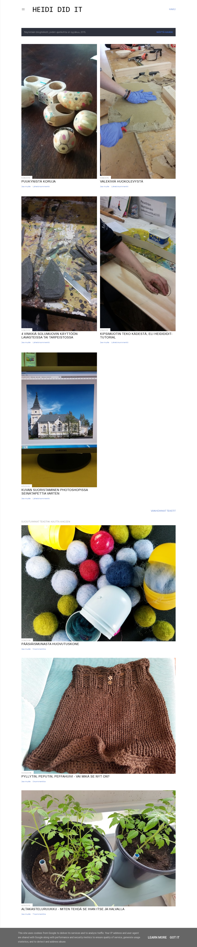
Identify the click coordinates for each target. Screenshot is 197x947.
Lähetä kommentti (41, 186)
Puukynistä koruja (38, 181)
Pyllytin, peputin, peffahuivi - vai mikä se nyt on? (65, 776)
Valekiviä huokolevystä (121, 181)
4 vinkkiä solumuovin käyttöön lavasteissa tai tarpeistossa (49, 335)
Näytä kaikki (165, 32)
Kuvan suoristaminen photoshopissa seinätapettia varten (54, 491)
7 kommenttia (39, 914)
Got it (175, 937)
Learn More (157, 937)
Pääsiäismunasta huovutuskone (50, 644)
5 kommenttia (39, 781)
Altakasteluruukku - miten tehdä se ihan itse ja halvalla (72, 909)
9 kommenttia (39, 649)
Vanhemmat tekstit (163, 510)
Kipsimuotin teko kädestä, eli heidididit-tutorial (136, 335)
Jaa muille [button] (25, 186)
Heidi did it (57, 10)
